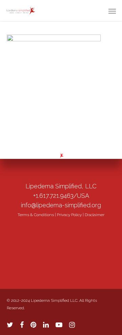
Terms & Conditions (36, 214)
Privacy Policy (69, 214)
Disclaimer (94, 214)
